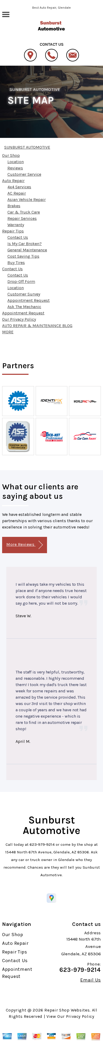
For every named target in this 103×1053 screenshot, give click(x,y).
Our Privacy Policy (19, 319)
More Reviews (20, 544)
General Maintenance (27, 249)
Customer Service (24, 174)
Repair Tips (13, 231)
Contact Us (17, 237)
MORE (7, 331)
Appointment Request (28, 300)
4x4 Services (19, 186)
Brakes (13, 205)
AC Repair (16, 193)
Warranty (15, 224)
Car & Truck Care (23, 212)
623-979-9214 (42, 844)
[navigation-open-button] (5, 14)
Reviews (15, 167)
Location (15, 161)
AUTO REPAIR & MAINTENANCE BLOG (37, 325)
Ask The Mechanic (24, 306)
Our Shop (11, 155)
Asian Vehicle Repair (26, 199)
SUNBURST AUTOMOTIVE (35, 89)
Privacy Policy (80, 1016)
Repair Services (22, 218)
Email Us (90, 980)
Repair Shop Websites (67, 1010)
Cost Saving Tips (23, 256)
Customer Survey (23, 294)
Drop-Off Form (21, 281)
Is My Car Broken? (24, 243)
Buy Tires (16, 262)
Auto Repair (13, 180)
